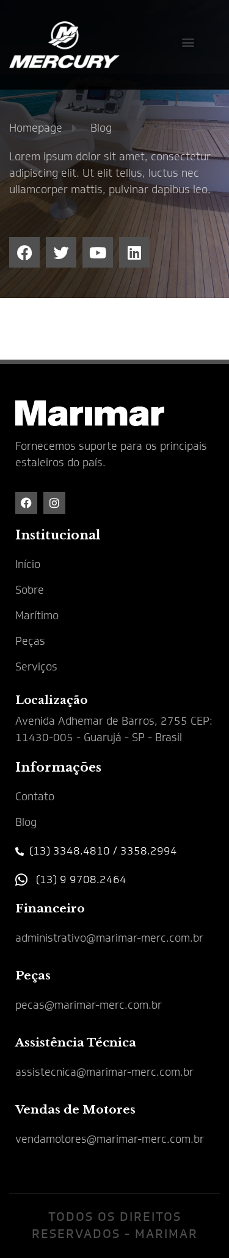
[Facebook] (26, 503)
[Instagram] (54, 503)
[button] (188, 42)
